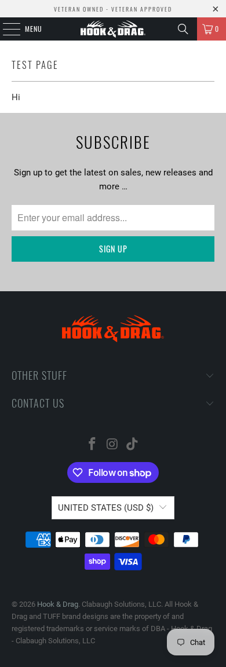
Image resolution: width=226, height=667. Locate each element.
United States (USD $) (106, 508)
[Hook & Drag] (113, 29)
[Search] (183, 29)
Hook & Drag (57, 604)
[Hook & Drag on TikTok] (132, 445)
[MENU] (5, 29)
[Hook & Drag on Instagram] (112, 445)
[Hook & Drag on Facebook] (92, 445)
